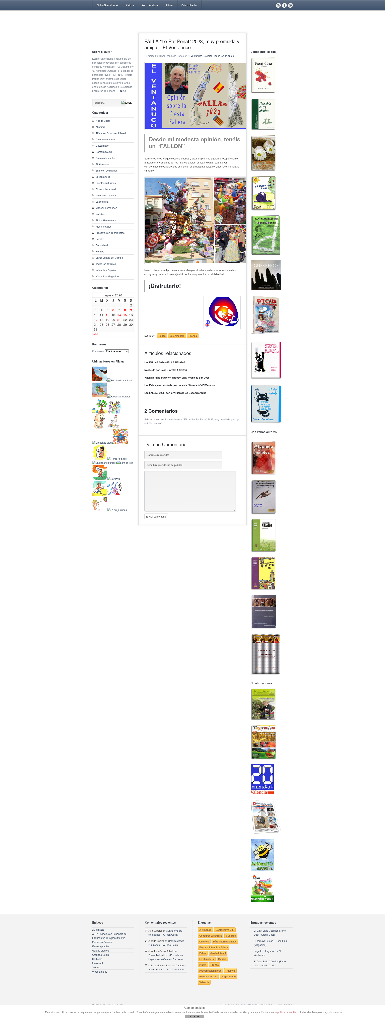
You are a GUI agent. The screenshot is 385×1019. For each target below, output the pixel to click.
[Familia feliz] (125, 462)
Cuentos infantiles (105, 158)
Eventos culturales (106, 183)
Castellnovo (102, 145)
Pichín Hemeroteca (106, 220)
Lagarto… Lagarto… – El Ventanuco (267, 953)
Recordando (102, 245)
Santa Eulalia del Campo (109, 257)
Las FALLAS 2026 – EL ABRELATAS (164, 362)
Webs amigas (99, 971)
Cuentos (204, 941)
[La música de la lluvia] (114, 494)
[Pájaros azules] (99, 412)
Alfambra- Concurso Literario (111, 133)
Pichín (202, 965)
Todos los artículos (106, 263)
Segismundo (228, 976)
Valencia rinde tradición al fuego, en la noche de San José (177, 377)
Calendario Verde (105, 139)
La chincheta (177, 336)
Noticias (100, 214)
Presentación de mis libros (110, 232)
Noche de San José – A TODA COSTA (165, 370)
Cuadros (231, 935)
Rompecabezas (208, 976)
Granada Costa (100, 954)
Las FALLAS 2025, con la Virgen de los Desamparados (175, 393)
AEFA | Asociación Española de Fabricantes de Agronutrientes (109, 935)
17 (95, 319)
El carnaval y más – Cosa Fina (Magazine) (270, 943)
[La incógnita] (99, 478)
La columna (102, 201)
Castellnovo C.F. (225, 930)
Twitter (290, 5)
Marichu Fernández (106, 207)
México (222, 959)
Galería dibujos (100, 950)
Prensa (193, 336)
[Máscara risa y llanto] (99, 458)
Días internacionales (225, 941)
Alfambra (100, 127)
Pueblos (230, 970)
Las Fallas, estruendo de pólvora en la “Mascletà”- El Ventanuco (180, 385)
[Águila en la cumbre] (99, 380)
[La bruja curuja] (117, 510)
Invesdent (97, 963)
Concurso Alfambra (210, 935)
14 (119, 314)
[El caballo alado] (102, 442)
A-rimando (205, 930)
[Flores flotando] (117, 458)
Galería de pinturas (106, 195)
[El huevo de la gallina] (114, 427)
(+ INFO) (121, 90)
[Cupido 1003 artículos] (99, 510)
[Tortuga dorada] (99, 396)
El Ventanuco (103, 176)
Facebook (284, 5)
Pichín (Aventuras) (107, 5)
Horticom (97, 959)
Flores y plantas (100, 946)
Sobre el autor (189, 5)
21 (119, 319)
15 (125, 314)
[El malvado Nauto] (120, 442)
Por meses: (98, 351)
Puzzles (100, 239)
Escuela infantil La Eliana (213, 947)
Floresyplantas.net (106, 189)
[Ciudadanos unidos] (104, 462)
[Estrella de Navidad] (119, 380)
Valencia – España (106, 270)
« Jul (95, 334)
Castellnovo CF (104, 151)
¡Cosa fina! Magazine (107, 276)
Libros (169, 5)
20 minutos (98, 929)
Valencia (204, 982)
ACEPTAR (194, 1016)
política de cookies (287, 1012)
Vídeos (130, 5)
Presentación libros (210, 970)
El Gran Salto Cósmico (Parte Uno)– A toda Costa (270, 963)
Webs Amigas (150, 5)
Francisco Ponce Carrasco (191, 27)
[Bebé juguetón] (99, 427)
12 (107, 314)
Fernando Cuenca (102, 942)
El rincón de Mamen (107, 170)
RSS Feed (278, 5)
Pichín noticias (103, 226)
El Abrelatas (102, 164)
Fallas (162, 336)
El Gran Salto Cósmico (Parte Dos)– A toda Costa (270, 932)
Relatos (100, 251)
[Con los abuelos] (114, 412)
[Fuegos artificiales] (118, 396)
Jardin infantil (218, 953)
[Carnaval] (114, 478)
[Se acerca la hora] (99, 494)
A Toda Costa (103, 120)
